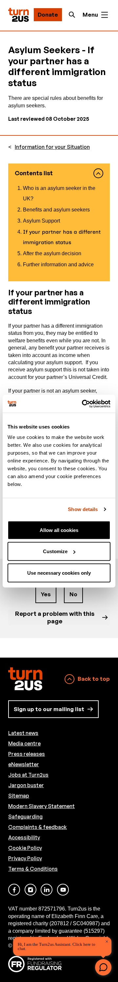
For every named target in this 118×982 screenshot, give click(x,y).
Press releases (26, 754)
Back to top (94, 678)
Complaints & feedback (37, 827)
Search (74, 15)
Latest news (23, 733)
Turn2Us (18, 15)
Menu (90, 14)
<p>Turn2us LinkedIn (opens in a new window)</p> (46, 890)
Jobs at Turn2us (28, 775)
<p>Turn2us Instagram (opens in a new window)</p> (30, 890)
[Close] (106, 941)
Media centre (24, 743)
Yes (46, 594)
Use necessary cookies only (59, 572)
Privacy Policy (25, 858)
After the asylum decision (52, 253)
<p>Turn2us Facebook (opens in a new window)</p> (14, 890)
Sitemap (18, 795)
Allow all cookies (59, 530)
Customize (55, 551)
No (73, 594)
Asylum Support (41, 221)
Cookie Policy (25, 848)
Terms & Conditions (33, 868)
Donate (48, 14)
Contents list (34, 173)
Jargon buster (26, 785)
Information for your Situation (52, 147)
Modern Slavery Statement (41, 806)
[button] (103, 967)
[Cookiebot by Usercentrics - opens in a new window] (83, 403)
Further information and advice (58, 264)
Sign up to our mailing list (49, 709)
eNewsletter (23, 764)
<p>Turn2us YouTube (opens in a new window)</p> (63, 890)
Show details (83, 509)
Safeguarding (25, 816)
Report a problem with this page (54, 617)
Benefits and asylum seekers (56, 209)
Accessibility (24, 837)
